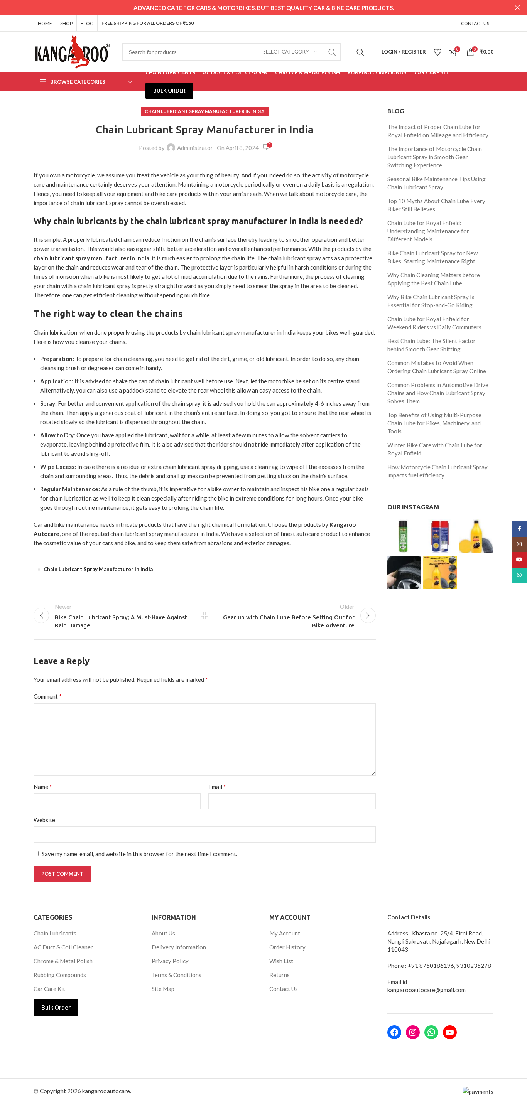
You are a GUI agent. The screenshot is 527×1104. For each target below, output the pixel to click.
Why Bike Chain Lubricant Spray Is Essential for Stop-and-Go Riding (431, 300)
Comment (48, 696)
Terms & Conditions (176, 974)
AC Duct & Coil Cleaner (63, 947)
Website (44, 819)
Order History (287, 947)
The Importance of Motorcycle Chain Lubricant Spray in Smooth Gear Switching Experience (434, 157)
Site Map (163, 988)
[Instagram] (413, 1032)
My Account (284, 933)
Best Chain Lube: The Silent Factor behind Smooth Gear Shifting (431, 344)
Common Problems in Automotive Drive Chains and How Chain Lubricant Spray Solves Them (437, 393)
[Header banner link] (252, 7)
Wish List (281, 960)
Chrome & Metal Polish (63, 960)
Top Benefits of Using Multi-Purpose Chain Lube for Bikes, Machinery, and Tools (434, 423)
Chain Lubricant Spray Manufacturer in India (205, 111)
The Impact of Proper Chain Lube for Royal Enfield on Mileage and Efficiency (437, 130)
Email (217, 786)
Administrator (195, 147)
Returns (279, 974)
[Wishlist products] (437, 52)
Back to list (204, 615)
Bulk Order (56, 1007)
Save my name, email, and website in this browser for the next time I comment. (139, 853)
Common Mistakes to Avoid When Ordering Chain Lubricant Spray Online (436, 366)
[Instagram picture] (404, 536)
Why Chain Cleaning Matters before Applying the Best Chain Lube (433, 279)
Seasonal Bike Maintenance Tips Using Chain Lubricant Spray (436, 182)
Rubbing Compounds (60, 974)
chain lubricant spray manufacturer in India (91, 258)
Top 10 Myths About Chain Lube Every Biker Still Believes (436, 204)
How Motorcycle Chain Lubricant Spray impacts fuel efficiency (437, 471)
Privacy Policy (170, 960)
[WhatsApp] (431, 1032)
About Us (163, 933)
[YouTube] (450, 1032)
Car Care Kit (49, 988)
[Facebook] (394, 1032)
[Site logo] (72, 50)
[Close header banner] (517, 7)
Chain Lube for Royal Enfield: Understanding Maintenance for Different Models (428, 231)
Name (43, 786)
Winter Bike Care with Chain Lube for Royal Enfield (434, 449)
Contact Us (283, 988)
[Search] (360, 52)
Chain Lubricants (55, 933)
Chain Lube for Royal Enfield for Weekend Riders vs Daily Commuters (434, 322)
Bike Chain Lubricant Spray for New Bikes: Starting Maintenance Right (432, 257)
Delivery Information (179, 947)
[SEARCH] (332, 52)
